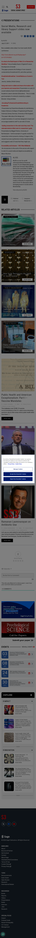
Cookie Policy (18, 464)
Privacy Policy (11, 464)
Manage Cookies (18, 469)
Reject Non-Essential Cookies (18, 479)
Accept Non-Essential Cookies (18, 474)
